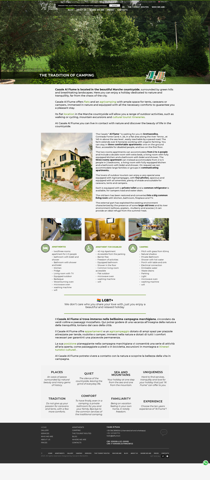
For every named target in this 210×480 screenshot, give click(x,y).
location (69, 114)
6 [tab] (108, 81)
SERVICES (45, 433)
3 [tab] (103, 81)
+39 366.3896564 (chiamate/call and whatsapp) (126, 431)
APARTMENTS (78, 427)
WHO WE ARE (47, 436)
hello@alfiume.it (113, 436)
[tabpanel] (105, 42)
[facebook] (163, 456)
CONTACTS (76, 443)
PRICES (44, 443)
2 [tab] (101, 81)
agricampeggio (119, 331)
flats (87, 101)
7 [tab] (110, 81)
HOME (44, 427)
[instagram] (167, 456)
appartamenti (94, 331)
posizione (70, 343)
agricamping (108, 101)
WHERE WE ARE (79, 439)
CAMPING (76, 430)
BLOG (74, 436)
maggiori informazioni (100, 5)
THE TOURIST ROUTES (81, 433)
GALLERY (45, 430)
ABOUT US (45, 439)
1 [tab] (100, 81)
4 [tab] (105, 81)
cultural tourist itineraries (129, 117)
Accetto (114, 5)
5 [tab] (107, 81)
